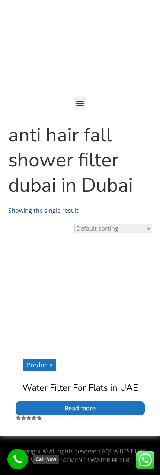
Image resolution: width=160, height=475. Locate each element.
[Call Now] (17, 459)
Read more (80, 408)
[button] (80, 103)
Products (39, 365)
